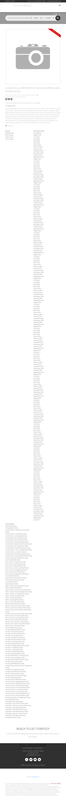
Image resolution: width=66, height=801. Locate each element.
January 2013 (37, 460)
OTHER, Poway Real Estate (13, 661)
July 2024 (36, 185)
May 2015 (36, 404)
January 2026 (37, 149)
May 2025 (36, 165)
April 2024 (36, 191)
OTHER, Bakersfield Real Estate (15, 629)
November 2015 (38, 392)
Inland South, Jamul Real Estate (14, 580)
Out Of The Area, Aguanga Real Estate (16, 681)
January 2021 (37, 268)
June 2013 (36, 450)
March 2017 (37, 360)
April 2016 (36, 382)
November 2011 (38, 488)
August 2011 (37, 494)
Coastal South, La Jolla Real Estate (15, 552)
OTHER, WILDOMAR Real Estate (15, 679)
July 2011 (36, 496)
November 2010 (38, 512)
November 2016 (38, 368)
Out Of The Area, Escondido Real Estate (17, 687)
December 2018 (38, 318)
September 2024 (38, 181)
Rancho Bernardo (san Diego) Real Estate (18, 697)
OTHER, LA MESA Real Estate (14, 651)
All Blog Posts (9, 133)
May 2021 (36, 260)
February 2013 (37, 458)
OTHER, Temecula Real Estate (14, 673)
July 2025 (36, 161)
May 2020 (36, 284)
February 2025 (37, 171)
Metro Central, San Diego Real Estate (16, 586)
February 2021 (37, 266)
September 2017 (38, 348)
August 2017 (37, 350)
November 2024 (38, 177)
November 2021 (38, 248)
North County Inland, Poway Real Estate (17, 606)
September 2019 (38, 300)
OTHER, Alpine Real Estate (13, 628)
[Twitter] (31, 759)
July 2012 (36, 472)
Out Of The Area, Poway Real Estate (16, 691)
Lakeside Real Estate (11, 584)
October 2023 (37, 203)
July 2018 (36, 328)
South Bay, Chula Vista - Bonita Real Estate (18, 705)
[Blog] (39, 759)
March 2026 (37, 145)
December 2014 (38, 414)
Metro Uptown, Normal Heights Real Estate (18, 592)
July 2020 (36, 280)
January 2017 (37, 364)
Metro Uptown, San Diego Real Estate (17, 594)
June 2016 (36, 378)
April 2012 (36, 478)
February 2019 (37, 314)
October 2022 (37, 227)
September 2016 (38, 372)
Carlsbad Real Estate (11, 528)
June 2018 (36, 330)
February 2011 (37, 506)
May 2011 (36, 500)
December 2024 (38, 175)
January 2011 (37, 508)
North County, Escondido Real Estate (16, 616)
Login (13, 1)
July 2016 (36, 376)
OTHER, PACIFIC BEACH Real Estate (16, 659)
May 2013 (36, 452)
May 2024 (36, 189)
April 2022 (36, 238)
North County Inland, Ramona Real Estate (18, 608)
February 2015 (37, 410)
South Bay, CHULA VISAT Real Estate (16, 703)
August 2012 (37, 470)
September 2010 (38, 516)
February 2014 (37, 434)
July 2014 (36, 424)
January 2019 (37, 316)
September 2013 (38, 444)
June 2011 (36, 498)
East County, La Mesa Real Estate (15, 564)
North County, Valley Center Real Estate (17, 623)
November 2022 (38, 225)
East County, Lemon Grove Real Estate (17, 568)
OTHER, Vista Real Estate (13, 677)
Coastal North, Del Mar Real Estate (16, 538)
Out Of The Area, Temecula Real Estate (17, 695)
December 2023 (38, 199)
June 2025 (36, 163)
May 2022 (36, 236)
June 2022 (36, 235)
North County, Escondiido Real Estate (16, 618)
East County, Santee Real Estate (15, 572)
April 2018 (36, 334)
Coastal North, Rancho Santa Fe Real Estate (18, 544)
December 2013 (38, 438)
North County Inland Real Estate (15, 604)
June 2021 (36, 258)
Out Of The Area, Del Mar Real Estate (16, 685)
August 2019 (37, 302)
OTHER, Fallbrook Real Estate (14, 643)
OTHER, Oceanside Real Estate (15, 657)
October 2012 (37, 466)
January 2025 (37, 173)
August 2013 (37, 446)
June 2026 (36, 139)
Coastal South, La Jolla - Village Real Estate (18, 550)
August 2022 (37, 230)
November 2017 (38, 344)
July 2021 (36, 256)
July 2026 (36, 137)
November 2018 (38, 320)
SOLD (59, 13)
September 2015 (38, 396)
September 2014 (38, 420)
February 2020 (37, 290)
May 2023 (36, 213)
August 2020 (37, 278)
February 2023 (37, 219)
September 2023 (38, 205)
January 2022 (37, 244)
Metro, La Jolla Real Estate (13, 598)
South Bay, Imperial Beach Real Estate (16, 711)
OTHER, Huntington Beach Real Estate (17, 645)
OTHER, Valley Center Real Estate (15, 675)
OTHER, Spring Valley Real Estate (15, 671)
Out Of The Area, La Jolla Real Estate (16, 689)
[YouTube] (35, 759)
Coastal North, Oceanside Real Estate (17, 542)
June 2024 (36, 187)
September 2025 (38, 157)
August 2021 (37, 254)
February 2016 (37, 386)
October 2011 (37, 490)
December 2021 (38, 246)
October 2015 (37, 394)
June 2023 (36, 211)
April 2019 (36, 310)
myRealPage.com (35, 776)
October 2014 (37, 418)
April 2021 (36, 262)
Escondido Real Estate (12, 576)
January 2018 (37, 340)
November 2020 (38, 272)
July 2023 (36, 209)
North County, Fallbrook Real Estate (16, 620)
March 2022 (37, 241)
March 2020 (37, 288)
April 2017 (36, 358)
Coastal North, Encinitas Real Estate (16, 540)
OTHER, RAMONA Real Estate (14, 663)
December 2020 (38, 270)
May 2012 (36, 476)
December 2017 (38, 342)
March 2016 (37, 384)
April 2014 (36, 430)
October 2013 (37, 442)
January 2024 (37, 197)
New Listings (9, 135)
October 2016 (37, 370)
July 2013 (36, 448)
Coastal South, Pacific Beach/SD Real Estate (18, 556)
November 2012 (38, 464)
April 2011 (36, 502)
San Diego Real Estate (12, 699)
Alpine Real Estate (11, 526)
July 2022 (36, 233)
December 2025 (38, 151)
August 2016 (37, 374)
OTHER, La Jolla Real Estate (14, 649)
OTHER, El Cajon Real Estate (14, 635)
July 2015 (36, 400)
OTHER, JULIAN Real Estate (14, 647)
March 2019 (37, 312)
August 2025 (37, 159)
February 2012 (37, 482)
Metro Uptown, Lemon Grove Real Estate (18, 590)
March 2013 (37, 456)
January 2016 (37, 388)
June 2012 (36, 474)
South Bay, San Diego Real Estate (15, 715)
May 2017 (36, 356)
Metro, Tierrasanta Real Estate (14, 602)
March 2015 (37, 408)
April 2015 (36, 406)
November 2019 (38, 296)
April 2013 (36, 454)
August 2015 (37, 398)
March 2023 (37, 217)
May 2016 (36, 380)
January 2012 (37, 484)
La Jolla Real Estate (11, 582)
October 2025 (37, 155)
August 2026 (37, 135)
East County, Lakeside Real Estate (15, 566)
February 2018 (37, 338)
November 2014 (38, 416)
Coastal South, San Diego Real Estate (16, 558)
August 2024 (37, 183)
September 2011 (38, 492)
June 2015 (36, 402)
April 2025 (36, 167)
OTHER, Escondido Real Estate (15, 641)
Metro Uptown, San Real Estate (14, 596)
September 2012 (38, 468)
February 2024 (37, 195)
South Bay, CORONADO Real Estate (16, 709)
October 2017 (37, 346)
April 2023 (36, 215)
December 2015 (38, 390)
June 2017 (36, 354)
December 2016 (38, 366)
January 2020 (37, 292)
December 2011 (38, 486)
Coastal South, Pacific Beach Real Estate (17, 554)
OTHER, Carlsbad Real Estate (14, 632)
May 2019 (36, 308)
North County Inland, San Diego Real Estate (18, 614)
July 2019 (36, 304)
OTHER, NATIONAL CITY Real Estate (16, 655)
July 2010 (36, 520)
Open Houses (9, 137)
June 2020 (36, 282)
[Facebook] (26, 759)
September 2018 (38, 324)
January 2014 (37, 436)
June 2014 (36, 426)
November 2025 (38, 153)
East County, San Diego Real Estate (16, 570)
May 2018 (36, 332)
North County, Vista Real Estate (15, 626)
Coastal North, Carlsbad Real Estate (16, 536)
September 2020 (38, 276)
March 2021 (37, 264)
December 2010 (38, 510)
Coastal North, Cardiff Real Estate (15, 534)
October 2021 (37, 250)
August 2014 (37, 422)
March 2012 (37, 480)
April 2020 (36, 286)
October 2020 (37, 274)
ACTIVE (53, 13)
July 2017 (36, 352)
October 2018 (37, 322)
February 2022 (37, 242)
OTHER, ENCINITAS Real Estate (15, 639)
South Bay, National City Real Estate (16, 713)
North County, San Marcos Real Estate (17, 622)
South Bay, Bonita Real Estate (14, 701)
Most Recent (37, 133)
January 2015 (37, 412)
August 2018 (37, 326)
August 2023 (37, 207)
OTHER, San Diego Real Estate (14, 669)
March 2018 (37, 336)
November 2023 (38, 201)
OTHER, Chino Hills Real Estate (15, 634)
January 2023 (37, 221)
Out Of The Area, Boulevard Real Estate (17, 683)
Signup (7, 1)
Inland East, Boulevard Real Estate (15, 578)
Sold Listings (9, 139)
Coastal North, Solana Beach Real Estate (17, 548)
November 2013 (38, 440)
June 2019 (36, 306)
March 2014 (37, 432)
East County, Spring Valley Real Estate (16, 574)
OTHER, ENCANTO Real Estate (15, 638)
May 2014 (36, 428)
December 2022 (38, 223)
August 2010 (37, 518)
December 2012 (38, 462)
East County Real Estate (12, 560)
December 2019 (38, 294)
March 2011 (37, 504)
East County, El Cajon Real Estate (15, 562)
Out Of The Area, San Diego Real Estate (17, 693)
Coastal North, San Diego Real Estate (16, 546)
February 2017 (37, 362)
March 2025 (37, 169)
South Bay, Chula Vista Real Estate (15, 707)
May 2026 (36, 141)
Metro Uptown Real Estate (13, 588)
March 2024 (37, 193)
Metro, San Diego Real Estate (17, 96)
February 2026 (37, 147)
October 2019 (37, 298)
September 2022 (38, 229)
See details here (10, 106)
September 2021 (38, 252)
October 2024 (37, 179)
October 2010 (37, 514)
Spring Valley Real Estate (13, 717)
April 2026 (36, 143)
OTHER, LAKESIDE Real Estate (15, 653)
